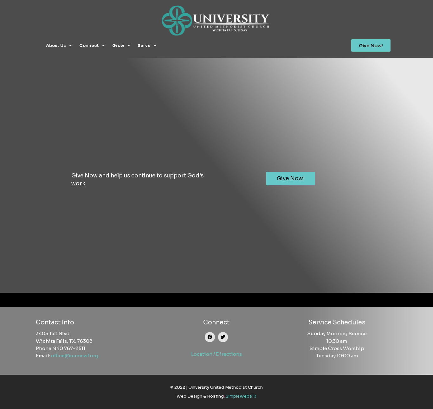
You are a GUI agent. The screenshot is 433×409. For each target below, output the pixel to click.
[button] (210, 337)
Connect (89, 45)
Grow (118, 45)
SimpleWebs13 (241, 396)
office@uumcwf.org (74, 356)
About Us (56, 45)
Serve (144, 45)
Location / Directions (216, 354)
